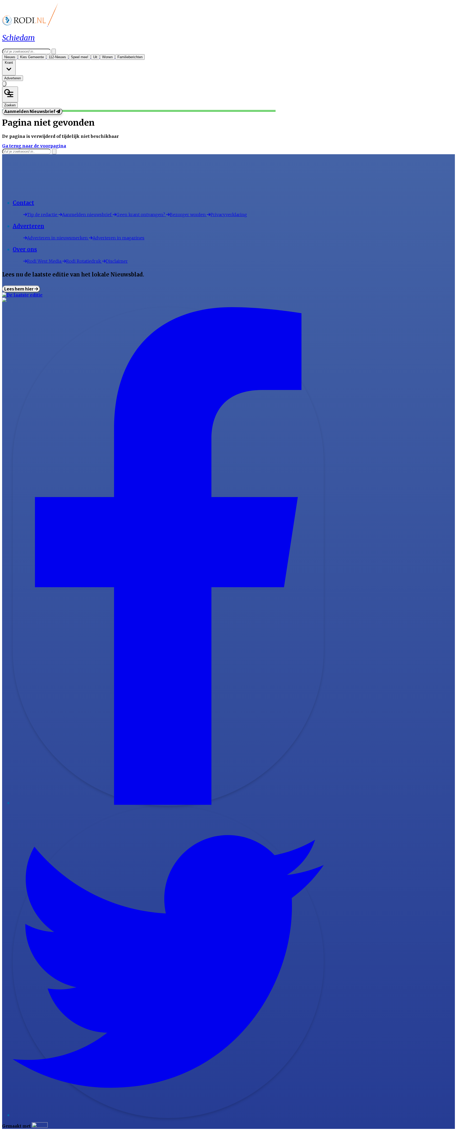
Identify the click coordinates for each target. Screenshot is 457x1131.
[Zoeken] (54, 51)
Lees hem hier (19, 289)
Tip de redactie (42, 214)
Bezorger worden (188, 214)
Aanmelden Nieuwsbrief (30, 111)
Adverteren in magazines (118, 237)
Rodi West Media (44, 261)
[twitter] (168, 1115)
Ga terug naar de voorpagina (34, 145)
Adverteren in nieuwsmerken (58, 237)
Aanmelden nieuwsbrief (87, 214)
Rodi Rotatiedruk (84, 261)
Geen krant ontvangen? (141, 214)
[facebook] (168, 803)
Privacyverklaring (229, 214)
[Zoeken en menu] (10, 94)
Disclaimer (117, 261)
